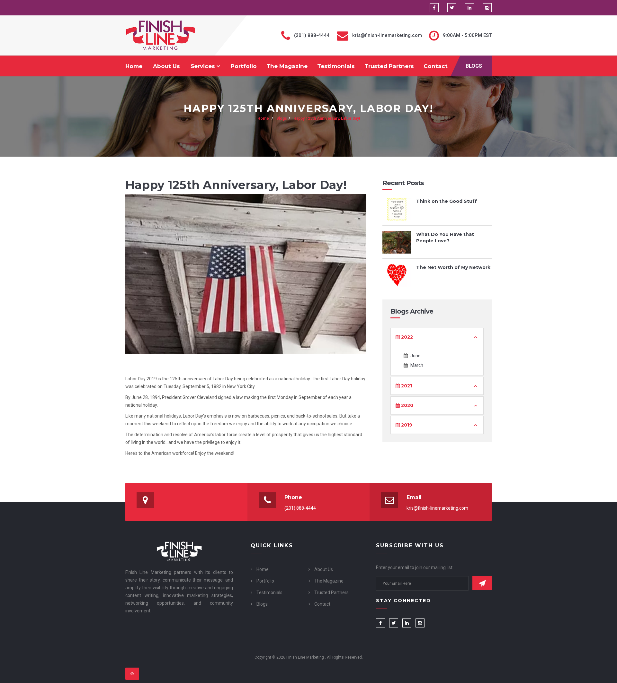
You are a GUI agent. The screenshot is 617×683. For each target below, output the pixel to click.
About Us (166, 66)
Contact (436, 66)
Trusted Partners (389, 66)
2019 (406, 425)
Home (133, 66)
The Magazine (287, 66)
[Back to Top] (132, 674)
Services (204, 66)
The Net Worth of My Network (453, 267)
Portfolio (244, 66)
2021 (406, 386)
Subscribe (482, 583)
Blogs (474, 66)
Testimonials (336, 66)
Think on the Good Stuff (446, 201)
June (415, 355)
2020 (406, 405)
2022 (406, 337)
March (416, 365)
